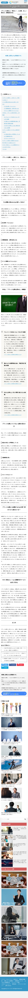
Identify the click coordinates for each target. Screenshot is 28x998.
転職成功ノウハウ (19, 980)
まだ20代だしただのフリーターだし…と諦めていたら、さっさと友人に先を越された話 (15, 654)
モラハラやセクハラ (9, 138)
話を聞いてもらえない (10, 106)
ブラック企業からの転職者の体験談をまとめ (12, 354)
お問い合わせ (8, 985)
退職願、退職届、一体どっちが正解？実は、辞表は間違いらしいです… (11, 757)
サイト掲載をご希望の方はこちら (4, 2)
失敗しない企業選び (8, 980)
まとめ (4, 149)
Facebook (13, 664)
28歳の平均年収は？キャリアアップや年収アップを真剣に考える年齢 (11, 771)
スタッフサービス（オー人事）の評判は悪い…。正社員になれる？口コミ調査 (19, 828)
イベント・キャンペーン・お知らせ (9, 979)
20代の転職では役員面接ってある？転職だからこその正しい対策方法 (11, 799)
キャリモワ (10, 988)
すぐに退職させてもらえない (11, 110)
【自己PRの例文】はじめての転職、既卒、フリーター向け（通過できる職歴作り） (15, 649)
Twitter (5, 664)
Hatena (5, 667)
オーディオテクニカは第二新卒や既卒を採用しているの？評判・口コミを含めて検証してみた (19, 862)
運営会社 (14, 984)
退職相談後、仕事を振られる (11, 108)
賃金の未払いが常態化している (12, 134)
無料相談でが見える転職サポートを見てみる (14, 83)
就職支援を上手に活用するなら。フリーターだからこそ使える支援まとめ (11, 785)
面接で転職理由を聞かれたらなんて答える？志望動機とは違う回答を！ (11, 813)
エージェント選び (16, 982)
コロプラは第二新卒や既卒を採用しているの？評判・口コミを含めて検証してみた (19, 853)
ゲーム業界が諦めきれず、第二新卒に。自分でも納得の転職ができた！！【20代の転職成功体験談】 (19, 837)
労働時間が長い (8, 136)
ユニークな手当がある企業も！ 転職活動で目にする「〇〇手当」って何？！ (20, 845)
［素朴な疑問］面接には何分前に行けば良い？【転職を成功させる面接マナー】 (10, 743)
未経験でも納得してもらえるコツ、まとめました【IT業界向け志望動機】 (15, 659)
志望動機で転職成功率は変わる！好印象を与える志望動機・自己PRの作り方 (11, 729)
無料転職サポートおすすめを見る (11, 693)
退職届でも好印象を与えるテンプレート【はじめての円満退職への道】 (11, 714)
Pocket (21, 664)
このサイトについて (5, 984)
